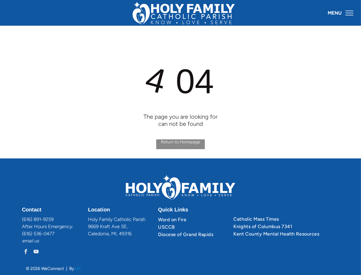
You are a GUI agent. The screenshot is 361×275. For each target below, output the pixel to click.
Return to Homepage (180, 141)
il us (35, 241)
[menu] (349, 13)
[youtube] (36, 252)
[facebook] (26, 252)
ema (26, 241)
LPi (78, 268)
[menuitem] (193, 219)
